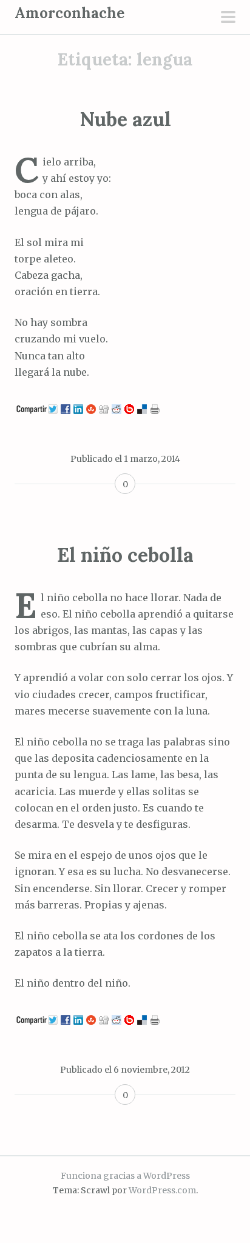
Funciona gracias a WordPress (125, 1175)
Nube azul (125, 119)
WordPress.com (162, 1190)
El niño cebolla (125, 554)
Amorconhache (69, 13)
